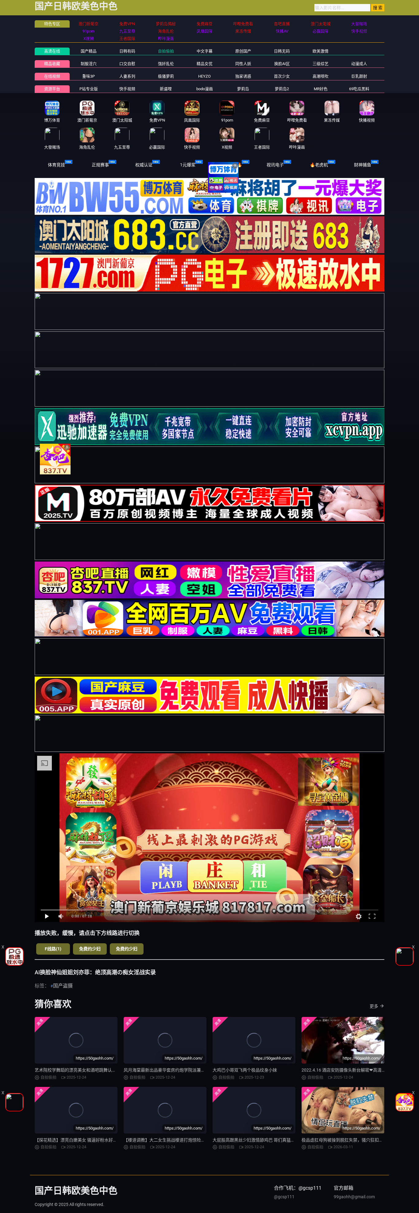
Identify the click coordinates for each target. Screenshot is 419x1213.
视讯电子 (275, 164)
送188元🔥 (231, 164)
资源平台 (52, 89)
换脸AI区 (282, 63)
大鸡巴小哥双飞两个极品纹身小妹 (245, 1070)
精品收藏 (52, 63)
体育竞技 (56, 164)
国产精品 (89, 51)
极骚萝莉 (166, 76)
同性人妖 (243, 63)
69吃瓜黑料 (359, 89)
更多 (374, 1006)
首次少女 (282, 76)
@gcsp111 (284, 1196)
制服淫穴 (89, 63)
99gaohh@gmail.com (354, 1196)
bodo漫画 (204, 89)
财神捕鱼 (362, 164)
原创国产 (243, 51)
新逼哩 (166, 89)
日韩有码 (127, 51)
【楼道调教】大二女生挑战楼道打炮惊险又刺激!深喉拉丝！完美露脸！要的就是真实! (204, 1140)
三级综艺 (321, 63)
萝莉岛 (243, 89)
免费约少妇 (90, 948)
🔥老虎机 (319, 164)
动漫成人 (359, 63)
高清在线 (52, 51)
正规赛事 (100, 164)
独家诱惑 (243, 76)
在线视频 (52, 76)
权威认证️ (143, 164)
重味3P (88, 76)
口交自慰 (127, 63)
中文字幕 (205, 51)
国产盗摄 (63, 986)
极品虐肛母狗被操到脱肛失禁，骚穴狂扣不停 (344, 1140)
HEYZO (204, 76)
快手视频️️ (127, 89)
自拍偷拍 (166, 51)
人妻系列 (127, 76)
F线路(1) (53, 948)
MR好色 (321, 89)
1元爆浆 (187, 164)
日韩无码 (282, 51)
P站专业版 (88, 89)
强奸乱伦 (166, 63)
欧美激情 (321, 51)
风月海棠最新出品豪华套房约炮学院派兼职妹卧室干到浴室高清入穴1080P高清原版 (203, 1070)
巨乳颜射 (359, 76)
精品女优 (205, 63)
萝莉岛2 (282, 89)
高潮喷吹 (321, 76)
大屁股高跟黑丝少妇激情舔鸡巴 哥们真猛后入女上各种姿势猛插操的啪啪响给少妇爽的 (295, 1140)
